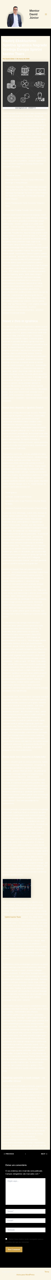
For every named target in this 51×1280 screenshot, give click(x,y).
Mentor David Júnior (34, 14)
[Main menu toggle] (46, 14)
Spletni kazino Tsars (13, 917)
